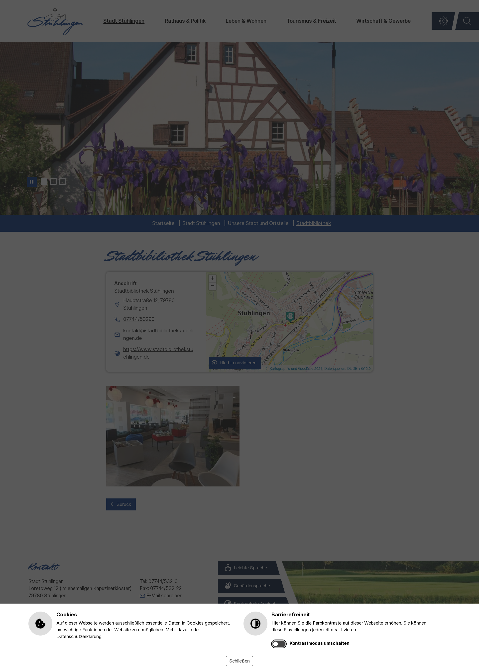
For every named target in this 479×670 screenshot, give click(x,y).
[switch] (279, 644)
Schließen (239, 661)
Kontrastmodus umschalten (320, 643)
